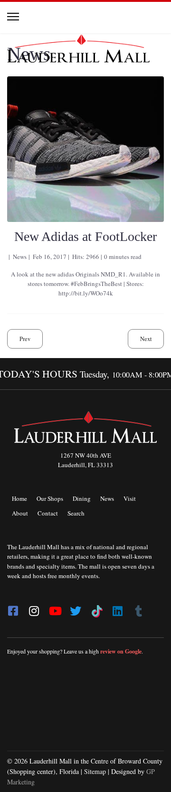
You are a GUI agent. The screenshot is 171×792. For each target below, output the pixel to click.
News (107, 498)
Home (19, 498)
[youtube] (54, 608)
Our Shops (50, 498)
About (20, 513)
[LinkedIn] (117, 608)
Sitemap (95, 771)
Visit (130, 498)
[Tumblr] (138, 608)
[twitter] (75, 608)
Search (76, 513)
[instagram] (33, 608)
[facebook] (13, 608)
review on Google (121, 651)
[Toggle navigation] (13, 16)
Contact (48, 513)
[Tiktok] (96, 608)
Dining (82, 498)
